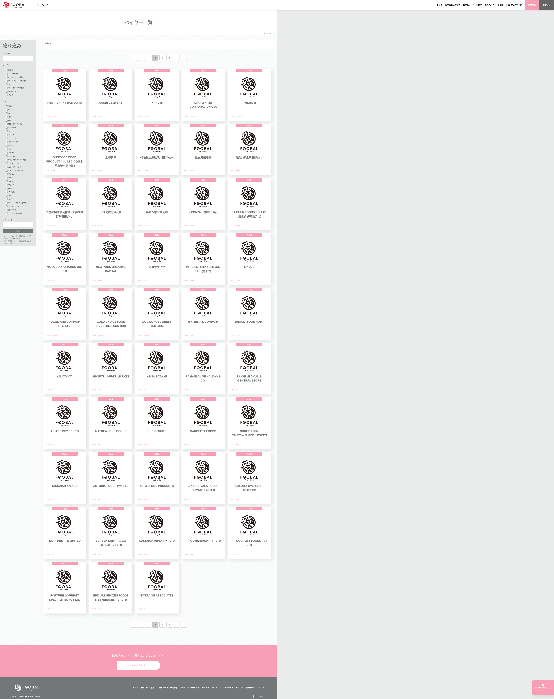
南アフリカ (12, 209)
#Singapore (54, 335)
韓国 (10, 113)
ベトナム (11, 145)
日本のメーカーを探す (472, 5)
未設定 (10, 70)
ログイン (546, 5)
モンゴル (11, 156)
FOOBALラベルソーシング (231, 687)
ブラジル (11, 185)
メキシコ (11, 181)
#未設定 (48, 116)
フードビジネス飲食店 (16, 88)
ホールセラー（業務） (16, 77)
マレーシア (12, 138)
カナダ (10, 177)
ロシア (10, 199)
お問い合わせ (138, 665)
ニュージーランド (14, 167)
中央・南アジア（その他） (17, 159)
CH (48, 5)
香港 (10, 120)
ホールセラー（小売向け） (17, 80)
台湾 (10, 116)
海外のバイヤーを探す (494, 5)
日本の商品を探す (452, 5)
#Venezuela (54, 116)
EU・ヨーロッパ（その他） (18, 202)
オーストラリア (13, 163)
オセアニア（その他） (16, 170)
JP (38, 5)
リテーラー (12, 84)
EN (43, 5)
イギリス (11, 192)
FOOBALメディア (514, 5)
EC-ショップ (12, 91)
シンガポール (13, 127)
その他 (10, 95)
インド (10, 149)
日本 (10, 106)
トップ (439, 5)
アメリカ (11, 174)
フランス (11, 195)
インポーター (13, 73)
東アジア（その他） (15, 124)
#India (191, 335)
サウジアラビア (13, 206)
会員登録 (250, 687)
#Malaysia (100, 335)
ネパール (11, 152)
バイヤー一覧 (271, 33)
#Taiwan (53, 170)
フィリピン (12, 134)
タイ (10, 131)
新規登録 (532, 5)
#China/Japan (239, 116)
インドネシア (13, 142)
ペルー (10, 188)
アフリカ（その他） (15, 213)
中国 (10, 109)
